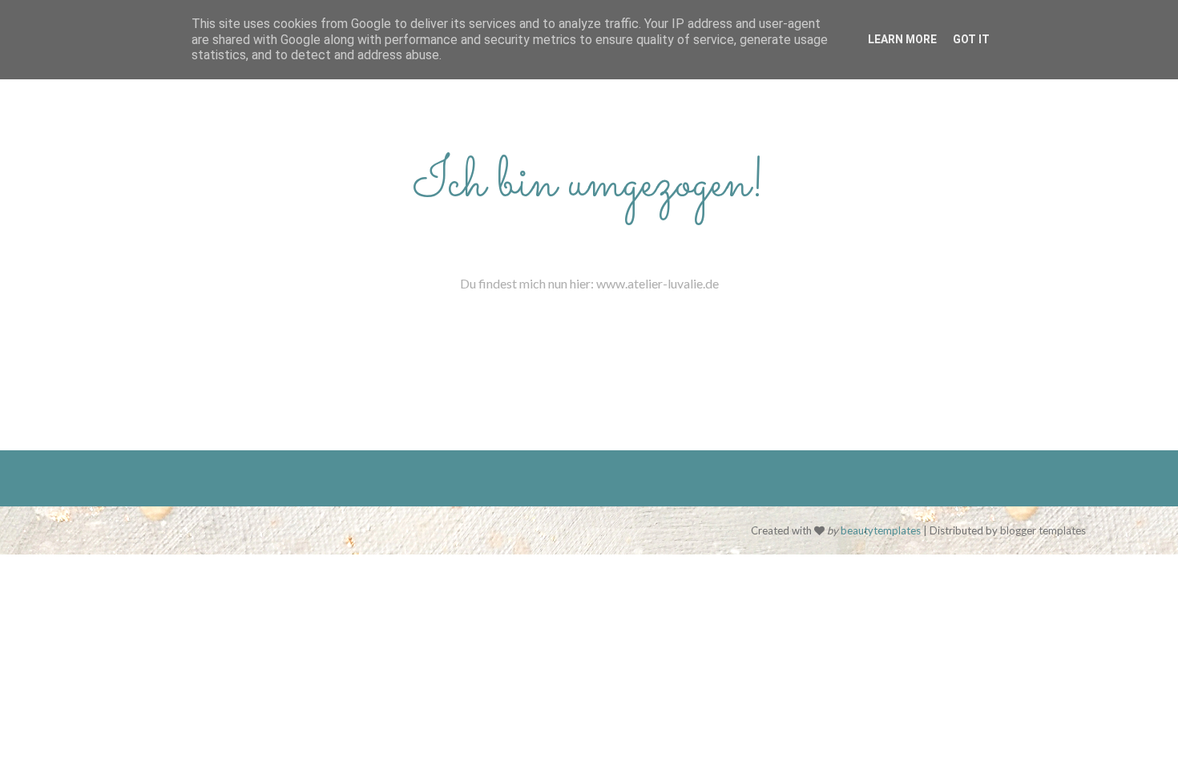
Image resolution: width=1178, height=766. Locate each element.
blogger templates (1043, 530)
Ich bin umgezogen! (589, 184)
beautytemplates (881, 530)
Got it (971, 39)
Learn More (902, 39)
